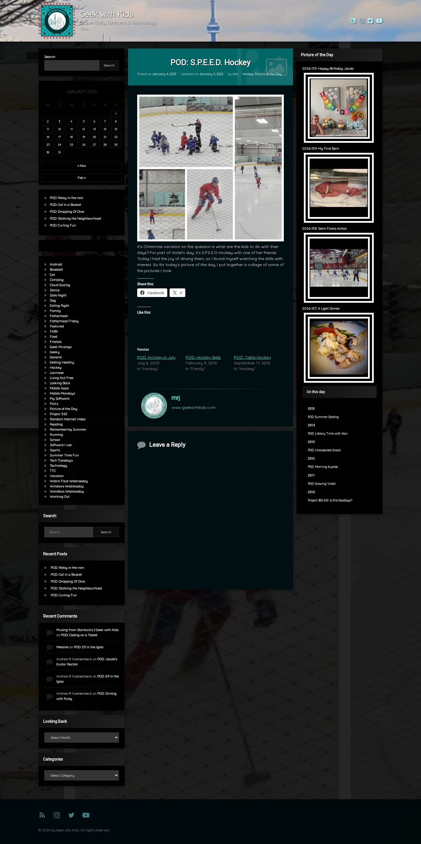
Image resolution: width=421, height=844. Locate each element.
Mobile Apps (59, 388)
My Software (59, 398)
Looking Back (60, 383)
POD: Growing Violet (321, 484)
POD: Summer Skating (323, 417)
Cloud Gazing (60, 285)
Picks (54, 403)
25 (71, 144)
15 (116, 129)
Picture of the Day (268, 74)
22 (116, 136)
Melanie (62, 647)
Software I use (61, 445)
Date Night (58, 295)
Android (56, 264)
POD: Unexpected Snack (324, 450)
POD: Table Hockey (252, 357)
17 (59, 136)
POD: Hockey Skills (203, 357)
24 (59, 144)
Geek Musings (61, 347)
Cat (52, 274)
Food (53, 336)
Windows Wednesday (67, 486)
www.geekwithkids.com (194, 407)
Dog (53, 300)
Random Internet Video (67, 419)
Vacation (57, 476)
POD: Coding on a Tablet (79, 635)
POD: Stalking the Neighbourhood (75, 218)
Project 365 (58, 414)
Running (56, 434)
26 (83, 144)
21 (105, 136)
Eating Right (59, 305)
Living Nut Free (61, 378)
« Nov (82, 165)
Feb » (82, 177)
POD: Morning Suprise (323, 467)
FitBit (54, 331)
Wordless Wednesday (67, 491)
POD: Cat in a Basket (65, 204)
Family (55, 310)
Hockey (248, 74)
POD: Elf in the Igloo (88, 647)
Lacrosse (57, 372)
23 (48, 144)
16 (48, 136)
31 (59, 152)
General (56, 357)
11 (71, 129)
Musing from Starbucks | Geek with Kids (87, 630)
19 (83, 136)
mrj (235, 74)
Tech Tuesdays (61, 460)
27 (94, 144)
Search (49, 56)
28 (105, 144)
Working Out (60, 496)
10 (59, 129)
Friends (56, 341)
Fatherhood (59, 316)
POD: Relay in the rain (66, 198)
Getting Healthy (62, 362)
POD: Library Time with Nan (328, 433)
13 (94, 129)
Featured (57, 326)
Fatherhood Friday (64, 321)
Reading (56, 424)
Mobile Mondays (62, 393)
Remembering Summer (68, 429)
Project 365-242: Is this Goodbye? (330, 500)
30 (47, 152)
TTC (53, 470)
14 (105, 129)
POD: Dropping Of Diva (67, 211)
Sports (55, 450)
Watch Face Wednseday (69, 481)
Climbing (57, 280)
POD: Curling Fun (63, 225)
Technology (58, 465)
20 (94, 136)
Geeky (55, 352)
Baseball (56, 269)
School (55, 439)
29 (115, 144)
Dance (55, 290)
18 (71, 136)
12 (83, 129)
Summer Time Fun (64, 455)
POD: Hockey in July (156, 357)
